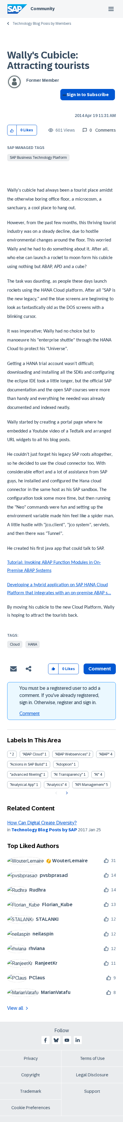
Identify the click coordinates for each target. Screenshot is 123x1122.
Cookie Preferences (30, 1107)
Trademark (30, 1091)
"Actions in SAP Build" (27, 764)
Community (42, 8)
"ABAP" (104, 754)
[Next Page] (66, 793)
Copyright (30, 1074)
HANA (32, 644)
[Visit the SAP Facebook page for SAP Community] (45, 1040)
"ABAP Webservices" (71, 754)
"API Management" (90, 785)
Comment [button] (99, 668)
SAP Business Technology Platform (38, 158)
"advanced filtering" (26, 774)
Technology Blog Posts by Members (42, 23)
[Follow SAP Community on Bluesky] (56, 1040)
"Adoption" (64, 764)
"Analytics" (55, 785)
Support (92, 1091)
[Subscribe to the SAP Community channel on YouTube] (66, 1040)
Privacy (31, 1058)
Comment (29, 713)
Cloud (15, 644)
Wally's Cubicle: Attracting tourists (48, 60)
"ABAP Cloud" (33, 754)
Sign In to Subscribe (88, 94)
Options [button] (63, 105)
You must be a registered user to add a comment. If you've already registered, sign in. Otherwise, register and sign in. (59, 695)
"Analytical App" (22, 785)
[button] (12, 130)
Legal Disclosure (92, 1074)
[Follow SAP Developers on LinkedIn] (77, 1040)
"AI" (96, 774)
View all (15, 1008)
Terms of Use (92, 1058)
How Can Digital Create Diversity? (42, 822)
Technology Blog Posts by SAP (44, 829)
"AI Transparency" (68, 774)
